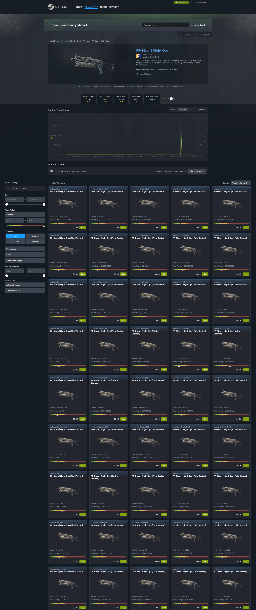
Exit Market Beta (203, 35)
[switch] (172, 98)
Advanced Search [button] (198, 25)
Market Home (53, 41)
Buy (82, 227)
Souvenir (35, 241)
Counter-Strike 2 (68, 41)
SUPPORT (114, 7)
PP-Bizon (86, 41)
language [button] (201, 2)
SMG (79, 41)
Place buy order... (197, 171)
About (103, 7)
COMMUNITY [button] (91, 7)
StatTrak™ (15, 241)
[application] (128, 137)
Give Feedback (186, 35)
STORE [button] (79, 7)
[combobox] (165, 25)
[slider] (6, 204)
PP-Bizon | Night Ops (100, 41)
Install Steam (183, 2)
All (16, 236)
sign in (193, 2)
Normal (35, 236)
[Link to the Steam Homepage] (59, 7)
